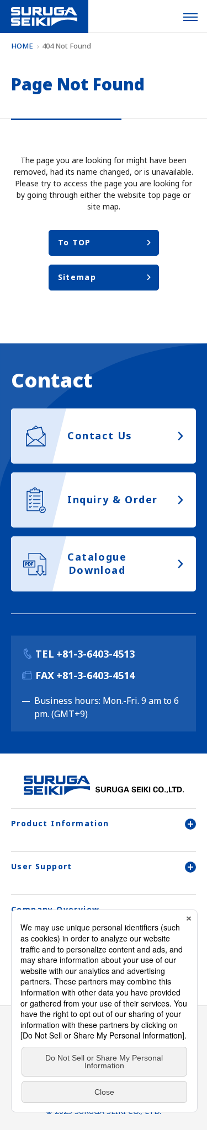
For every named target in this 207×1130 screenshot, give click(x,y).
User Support (41, 866)
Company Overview (55, 909)
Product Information (60, 823)
